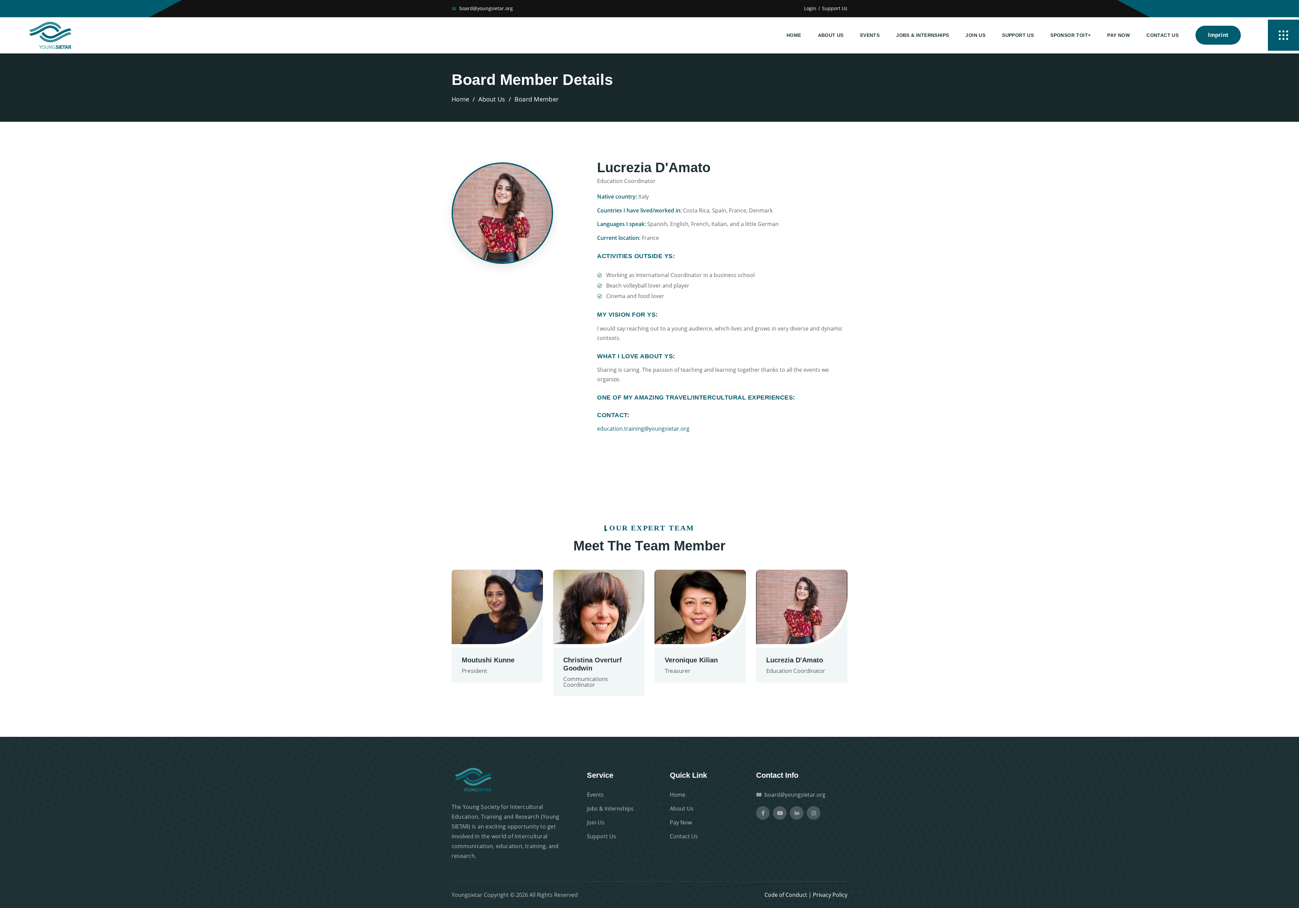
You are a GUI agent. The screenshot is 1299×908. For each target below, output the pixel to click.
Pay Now (1118, 35)
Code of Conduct (786, 895)
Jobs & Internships (922, 35)
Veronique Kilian (691, 660)
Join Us (975, 35)
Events (870, 35)
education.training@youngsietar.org (643, 428)
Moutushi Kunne (488, 660)
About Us (831, 35)
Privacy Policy (830, 895)
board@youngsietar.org (486, 8)
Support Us (834, 8)
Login (810, 8)
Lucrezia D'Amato (794, 660)
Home (794, 35)
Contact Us (1162, 35)
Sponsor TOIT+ (1070, 35)
